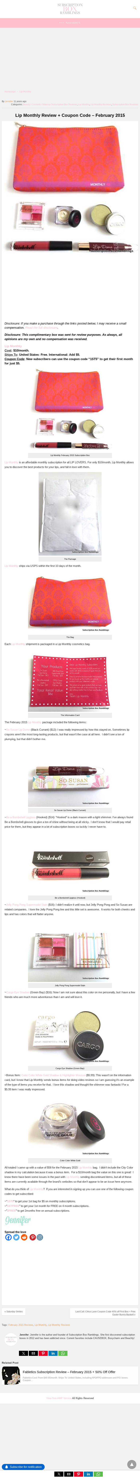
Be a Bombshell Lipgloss (21, 817)
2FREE (11, 1210)
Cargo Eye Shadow (17, 992)
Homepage (10, 91)
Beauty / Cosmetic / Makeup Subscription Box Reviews (50, 104)
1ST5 (10, 1201)
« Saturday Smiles (14, 1311)
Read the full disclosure (41, 327)
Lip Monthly (25, 91)
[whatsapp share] (62, 1354)
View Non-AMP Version (59, 1398)
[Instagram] (40, 1239)
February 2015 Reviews (20, 1325)
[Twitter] (16, 1239)
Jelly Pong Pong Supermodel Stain (26, 904)
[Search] (134, 8)
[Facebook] (8, 1239)
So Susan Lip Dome (18, 729)
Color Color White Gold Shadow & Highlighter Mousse (53, 1075)
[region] (68, 288)
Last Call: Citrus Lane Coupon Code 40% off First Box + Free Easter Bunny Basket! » (105, 1313)
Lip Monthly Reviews (101, 104)
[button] (70, 23)
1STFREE (13, 1205)
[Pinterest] (32, 1239)
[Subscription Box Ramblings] (70, 13)
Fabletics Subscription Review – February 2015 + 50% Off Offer (69, 1372)
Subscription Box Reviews (125, 104)
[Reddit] (24, 1239)
